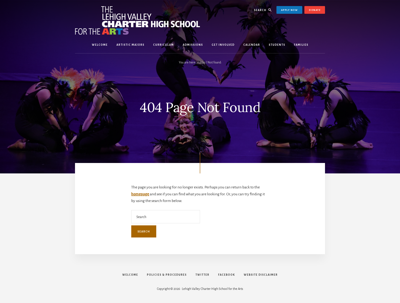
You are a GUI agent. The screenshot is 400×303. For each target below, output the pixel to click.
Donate (314, 10)
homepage (140, 194)
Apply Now (289, 10)
